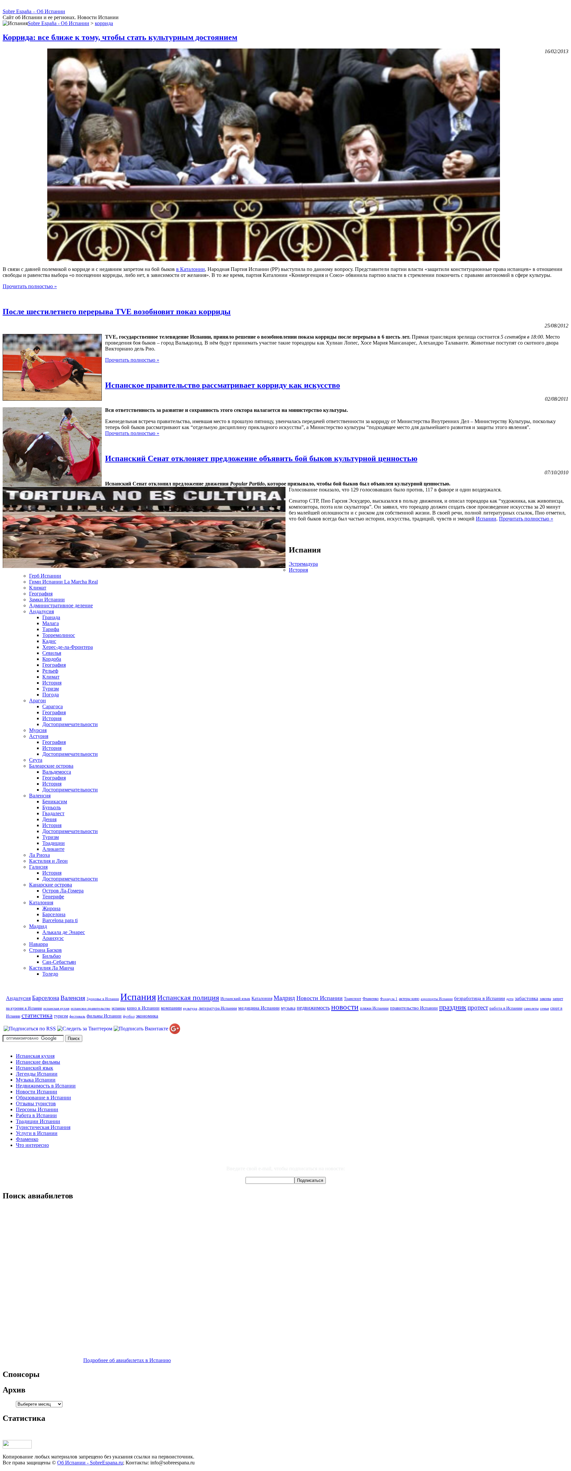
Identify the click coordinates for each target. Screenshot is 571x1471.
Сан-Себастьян (59, 962)
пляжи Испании (374, 1008)
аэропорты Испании (437, 999)
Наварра (38, 944)
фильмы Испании (104, 1016)
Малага (50, 623)
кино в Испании (143, 1008)
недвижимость (313, 1008)
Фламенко (370, 998)
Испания (138, 996)
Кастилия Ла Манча (51, 968)
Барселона (53, 914)
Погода (50, 694)
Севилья (51, 653)
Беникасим (54, 801)
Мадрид (38, 926)
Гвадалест (53, 813)
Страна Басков (45, 950)
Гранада (51, 617)
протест (478, 1007)
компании (171, 1008)
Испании (486, 518)
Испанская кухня (35, 1056)
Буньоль (51, 807)
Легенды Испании (36, 1074)
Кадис (49, 641)
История (298, 570)
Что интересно (32, 1145)
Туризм (50, 688)
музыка (288, 1008)
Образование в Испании (43, 1097)
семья (544, 1008)
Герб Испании (45, 576)
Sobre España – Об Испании (34, 11)
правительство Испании (414, 1008)
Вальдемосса (56, 772)
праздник (452, 1007)
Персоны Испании (37, 1109)
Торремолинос (58, 635)
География (41, 593)
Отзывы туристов (36, 1103)
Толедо (50, 974)
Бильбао (51, 956)
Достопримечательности (70, 724)
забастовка (526, 998)
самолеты (531, 1008)
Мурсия (38, 730)
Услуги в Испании (36, 1133)
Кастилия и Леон (48, 861)
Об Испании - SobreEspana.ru (90, 1462)
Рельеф (50, 671)
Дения (49, 819)
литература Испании (218, 1008)
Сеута (35, 760)
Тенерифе (53, 896)
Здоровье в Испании (103, 999)
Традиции (53, 843)
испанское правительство (90, 1008)
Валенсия (40, 795)
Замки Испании (47, 599)
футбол (128, 1016)
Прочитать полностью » (30, 286)
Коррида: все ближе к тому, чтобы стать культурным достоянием (120, 37)
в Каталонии (190, 269)
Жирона (51, 908)
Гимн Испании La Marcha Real (63, 582)
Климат (37, 587)
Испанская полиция (188, 998)
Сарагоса (52, 706)
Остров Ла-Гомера (63, 890)
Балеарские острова (51, 766)
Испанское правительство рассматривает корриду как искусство (222, 385)
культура (190, 1008)
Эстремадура (303, 564)
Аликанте (53, 849)
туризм (61, 1016)
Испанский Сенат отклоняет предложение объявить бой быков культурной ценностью (261, 458)
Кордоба (51, 659)
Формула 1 (389, 999)
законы (545, 998)
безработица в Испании (479, 998)
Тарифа (50, 629)
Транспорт (352, 998)
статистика (37, 1015)
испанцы (119, 1008)
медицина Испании (259, 1008)
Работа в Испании (36, 1115)
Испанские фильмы (38, 1062)
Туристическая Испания (43, 1127)
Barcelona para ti (60, 920)
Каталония (41, 902)
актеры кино (409, 998)
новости (345, 1006)
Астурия (38, 736)
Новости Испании (319, 998)
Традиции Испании (38, 1121)
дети (510, 999)
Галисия (38, 867)
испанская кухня (56, 1008)
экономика (147, 1016)
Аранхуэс (53, 938)
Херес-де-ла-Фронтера (67, 647)
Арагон (37, 700)
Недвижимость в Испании (46, 1085)
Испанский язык (235, 998)
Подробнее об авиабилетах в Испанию (127, 1360)
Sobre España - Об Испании (58, 23)
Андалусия (41, 611)
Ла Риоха (39, 855)
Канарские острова (50, 884)
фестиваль (77, 1016)
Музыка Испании (36, 1080)
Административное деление (61, 605)
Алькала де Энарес (63, 932)
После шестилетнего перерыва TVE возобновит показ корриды (117, 311)
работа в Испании (505, 1008)
